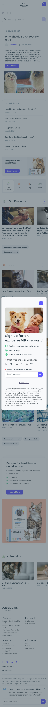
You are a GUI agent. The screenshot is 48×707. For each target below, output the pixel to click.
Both (31, 364)
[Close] (41, 303)
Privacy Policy (10, 405)
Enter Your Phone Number (19, 369)
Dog (10, 364)
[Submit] (40, 374)
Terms (19, 405)
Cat (21, 364)
